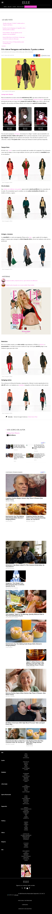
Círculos (26, 764)
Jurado (26, 781)
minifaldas (21, 385)
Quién (3, 760)
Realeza (26, 763)
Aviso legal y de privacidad (25, 900)
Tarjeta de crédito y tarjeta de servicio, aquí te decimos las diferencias (21, 280)
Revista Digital (26, 331)
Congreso (26, 824)
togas (30, 237)
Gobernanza (26, 853)
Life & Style (4, 784)
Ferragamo (17, 134)
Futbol (26, 796)
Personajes (26, 777)
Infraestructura (26, 836)
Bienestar (26, 778)
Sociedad (26, 830)
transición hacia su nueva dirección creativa (12, 99)
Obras (26, 814)
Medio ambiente (26, 851)
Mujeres (26, 816)
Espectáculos (26, 761)
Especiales (26, 847)
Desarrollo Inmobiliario (26, 835)
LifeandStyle (26, 818)
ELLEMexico (22, 888)
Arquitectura (26, 837)
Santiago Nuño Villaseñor (13, 433)
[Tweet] (37, 55)
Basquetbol (26, 799)
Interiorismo (26, 839)
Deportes (26, 788)
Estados (26, 827)
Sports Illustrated (6, 794)
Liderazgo (26, 844)
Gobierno (26, 822)
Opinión (26, 828)
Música (26, 790)
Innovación (26, 857)
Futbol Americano (26, 798)
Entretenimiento (26, 786)
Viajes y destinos (26, 776)
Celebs (14, 6)
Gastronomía (26, 773)
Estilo (26, 785)
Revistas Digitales (30, 6)
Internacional (26, 811)
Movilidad (26, 855)
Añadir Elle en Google (46, 55)
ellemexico (28, 887)
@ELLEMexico (12, 435)
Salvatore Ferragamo (38, 99)
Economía (26, 810)
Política (3, 821)
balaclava (42, 344)
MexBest (3, 772)
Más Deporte (26, 801)
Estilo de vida (20, 6)
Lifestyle (26, 802)
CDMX (26, 826)
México (26, 823)
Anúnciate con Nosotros (25, 908)
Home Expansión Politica (26, 809)
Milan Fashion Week (33, 416)
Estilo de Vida (26, 780)
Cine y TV (26, 789)
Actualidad (26, 843)
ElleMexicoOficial (30, 887)
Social (26, 852)
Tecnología (26, 813)
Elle (2, 752)
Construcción (26, 834)
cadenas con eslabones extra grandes (12, 189)
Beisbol (26, 797)
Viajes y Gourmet (26, 768)
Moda (5, 6)
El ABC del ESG (26, 858)
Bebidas (26, 774)
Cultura (26, 769)
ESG (26, 815)
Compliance (25, 904)
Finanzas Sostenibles (26, 856)
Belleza (9, 6)
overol (9, 150)
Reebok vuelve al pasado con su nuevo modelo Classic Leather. (20, 285)
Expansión (4, 806)
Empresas (26, 807)
